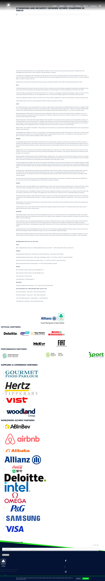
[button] (100, 6)
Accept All (86, 578)
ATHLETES (70, 6)
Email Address (6, 547)
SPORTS (78, 6)
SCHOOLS (93, 6)
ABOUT (85, 6)
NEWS (55, 6)
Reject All (78, 578)
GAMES (61, 6)
